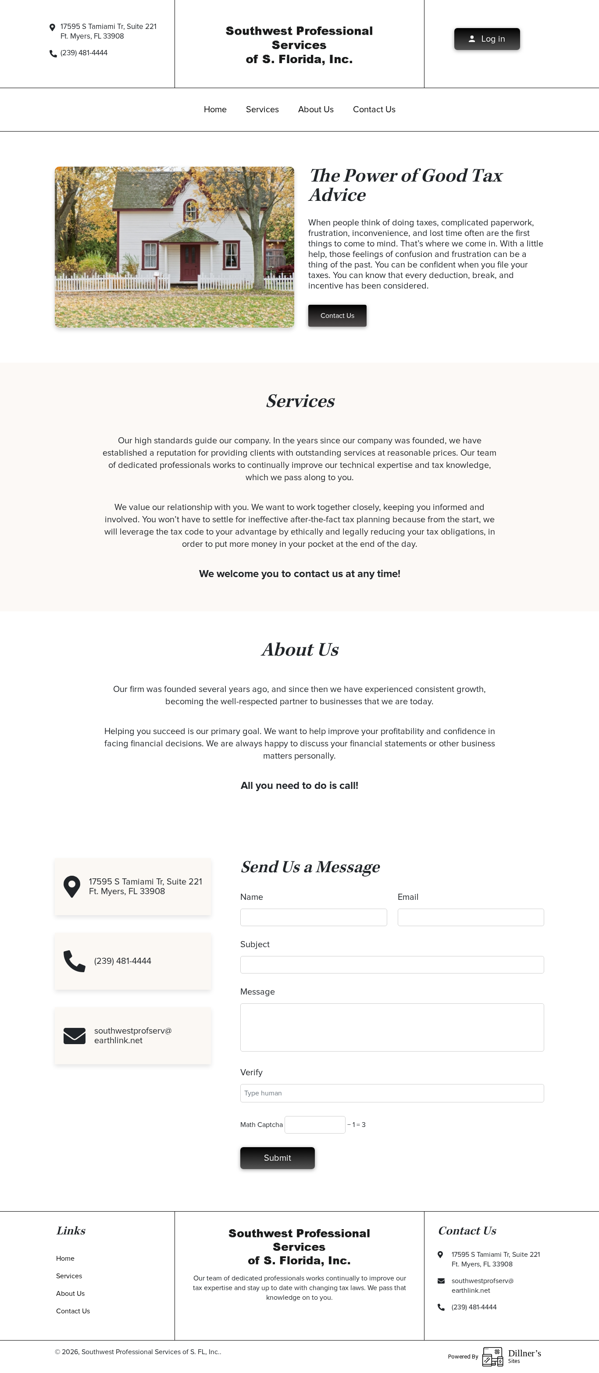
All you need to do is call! (299, 786)
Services (262, 109)
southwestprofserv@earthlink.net (133, 1036)
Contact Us (374, 109)
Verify (251, 1072)
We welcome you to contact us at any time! (299, 574)
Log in (492, 39)
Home (215, 109)
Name (251, 897)
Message (257, 992)
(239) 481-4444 (84, 53)
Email (408, 897)
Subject (255, 944)
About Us (316, 109)
